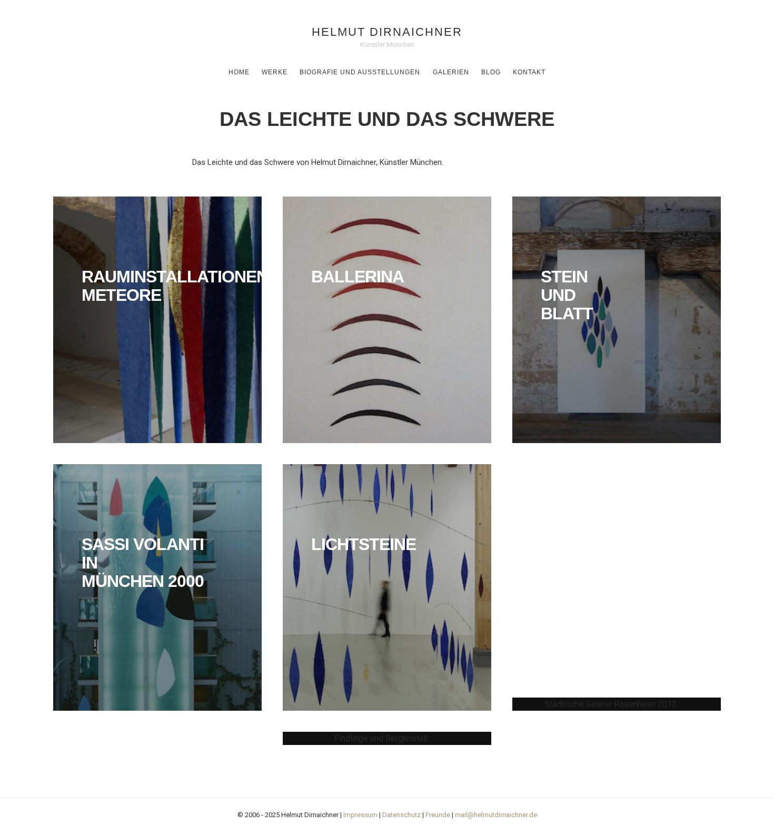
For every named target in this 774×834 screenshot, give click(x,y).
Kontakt (529, 72)
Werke (274, 72)
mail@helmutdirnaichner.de (496, 815)
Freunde (437, 815)
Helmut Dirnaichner (387, 31)
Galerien (451, 72)
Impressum (360, 815)
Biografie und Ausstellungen (360, 72)
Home (239, 72)
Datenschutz (401, 815)
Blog (491, 72)
